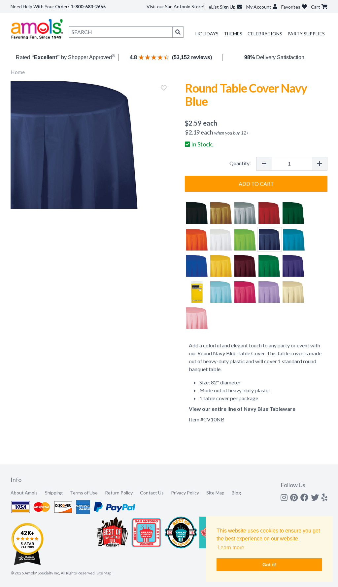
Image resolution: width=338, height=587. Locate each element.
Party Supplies (306, 33)
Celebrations (265, 33)
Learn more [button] (231, 547)
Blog (236, 492)
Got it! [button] (269, 564)
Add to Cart (256, 183)
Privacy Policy (185, 492)
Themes (233, 33)
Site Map (215, 492)
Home (18, 72)
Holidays (207, 33)
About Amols (24, 492)
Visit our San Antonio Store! (176, 6)
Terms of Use (84, 492)
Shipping (54, 492)
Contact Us (152, 492)
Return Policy (119, 492)
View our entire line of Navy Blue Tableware (242, 409)
